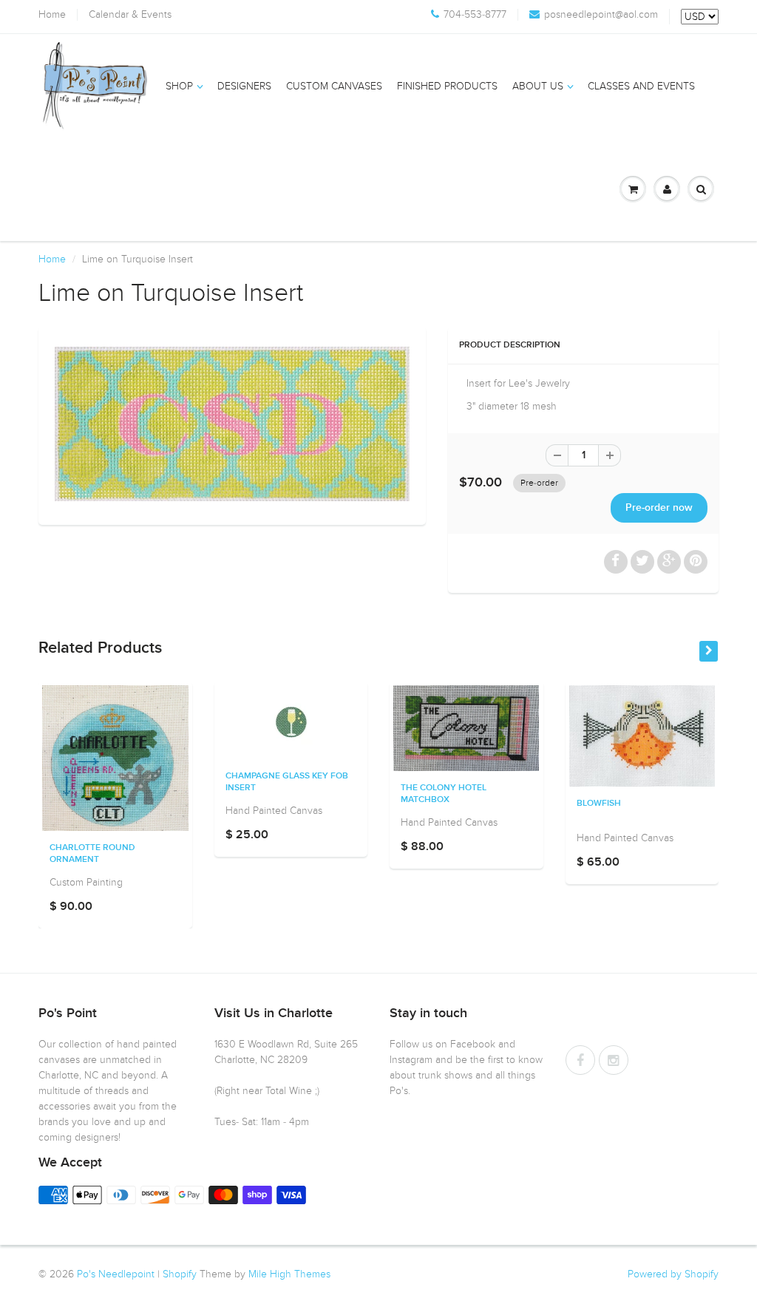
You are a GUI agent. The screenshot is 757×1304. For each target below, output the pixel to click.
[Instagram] (613, 1060)
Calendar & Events (130, 15)
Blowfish (599, 803)
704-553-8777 (475, 15)
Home (52, 15)
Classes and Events (641, 86)
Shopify (180, 1274)
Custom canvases (334, 86)
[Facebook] (580, 1060)
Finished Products (447, 86)
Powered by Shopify (673, 1274)
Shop (179, 86)
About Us (537, 86)
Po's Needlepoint (116, 1274)
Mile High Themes (289, 1274)
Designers (244, 86)
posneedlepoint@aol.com (601, 15)
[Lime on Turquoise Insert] (232, 424)
